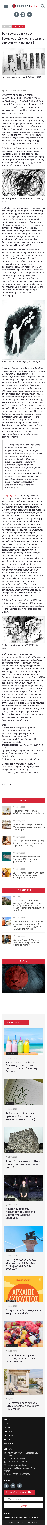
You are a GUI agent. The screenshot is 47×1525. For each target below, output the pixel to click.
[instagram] (22, 14)
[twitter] (29, 14)
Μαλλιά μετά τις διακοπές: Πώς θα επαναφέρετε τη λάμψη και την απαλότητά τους (28, 843)
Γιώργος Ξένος (11, 495)
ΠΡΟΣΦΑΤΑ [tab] (24, 800)
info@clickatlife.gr (17, 1465)
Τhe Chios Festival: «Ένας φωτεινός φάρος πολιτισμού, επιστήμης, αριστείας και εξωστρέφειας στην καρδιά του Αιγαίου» (28, 905)
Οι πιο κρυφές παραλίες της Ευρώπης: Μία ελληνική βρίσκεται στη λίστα (26, 859)
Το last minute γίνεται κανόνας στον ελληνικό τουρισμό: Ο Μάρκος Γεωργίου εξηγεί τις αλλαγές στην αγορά (29, 925)
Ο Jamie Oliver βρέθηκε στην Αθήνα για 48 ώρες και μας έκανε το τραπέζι (27, 942)
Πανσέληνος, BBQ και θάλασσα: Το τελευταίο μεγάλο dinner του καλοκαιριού (29, 827)
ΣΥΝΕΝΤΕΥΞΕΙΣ (23, 890)
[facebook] (16, 14)
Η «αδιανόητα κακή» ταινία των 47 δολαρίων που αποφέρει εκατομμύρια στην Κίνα (28, 875)
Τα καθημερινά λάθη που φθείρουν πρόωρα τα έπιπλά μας (28, 812)
